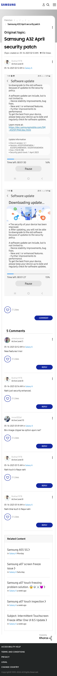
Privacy (5, 657)
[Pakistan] (8, 4)
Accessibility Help (11, 647)
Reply (44, 367)
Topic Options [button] (48, 27)
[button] (48, 62)
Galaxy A (28, 68)
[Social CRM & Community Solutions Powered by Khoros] (45, 637)
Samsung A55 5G (17, 549)
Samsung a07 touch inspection (25, 601)
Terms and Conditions (13, 652)
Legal (4, 662)
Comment (43, 318)
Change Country (10, 667)
